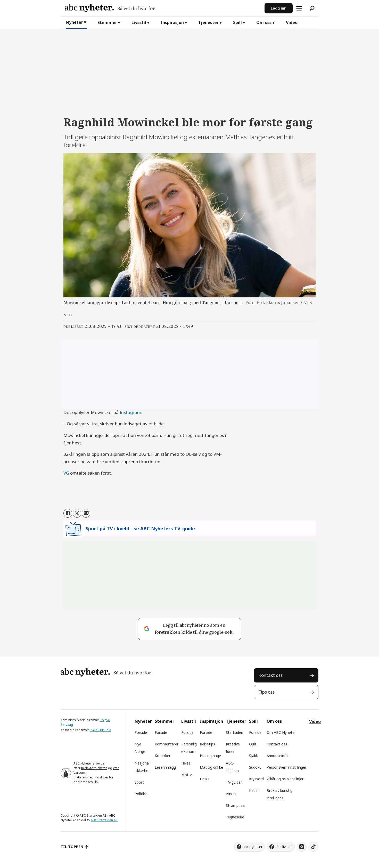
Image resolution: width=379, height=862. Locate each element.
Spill (237, 22)
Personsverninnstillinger (286, 767)
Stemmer (107, 22)
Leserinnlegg (165, 767)
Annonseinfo (277, 755)
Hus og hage (210, 755)
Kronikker (162, 755)
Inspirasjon (172, 22)
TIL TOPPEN (72, 846)
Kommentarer (166, 744)
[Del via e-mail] (86, 513)
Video (292, 22)
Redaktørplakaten (94, 768)
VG (66, 473)
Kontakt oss (270, 675)
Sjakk (253, 755)
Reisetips (207, 744)
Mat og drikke (211, 767)
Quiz (253, 744)
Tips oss (266, 692)
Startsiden (234, 732)
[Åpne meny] (299, 8)
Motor (186, 774)
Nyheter (74, 22)
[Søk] (312, 8)
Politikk (141, 793)
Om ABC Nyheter (281, 732)
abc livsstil (283, 846)
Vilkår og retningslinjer (285, 778)
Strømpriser (236, 805)
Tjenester (208, 22)
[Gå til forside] (162, 8)
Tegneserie (235, 817)
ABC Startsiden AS (104, 820)
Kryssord (256, 778)
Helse (186, 763)
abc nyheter (252, 846)
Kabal (253, 790)
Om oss (263, 22)
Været (231, 793)
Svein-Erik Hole (100, 730)
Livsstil (138, 22)
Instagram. (131, 412)
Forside (141, 732)
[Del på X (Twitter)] (77, 513)
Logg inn (278, 8)
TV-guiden (234, 782)
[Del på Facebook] (67, 513)
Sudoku (255, 767)
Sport (139, 782)
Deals (204, 778)
